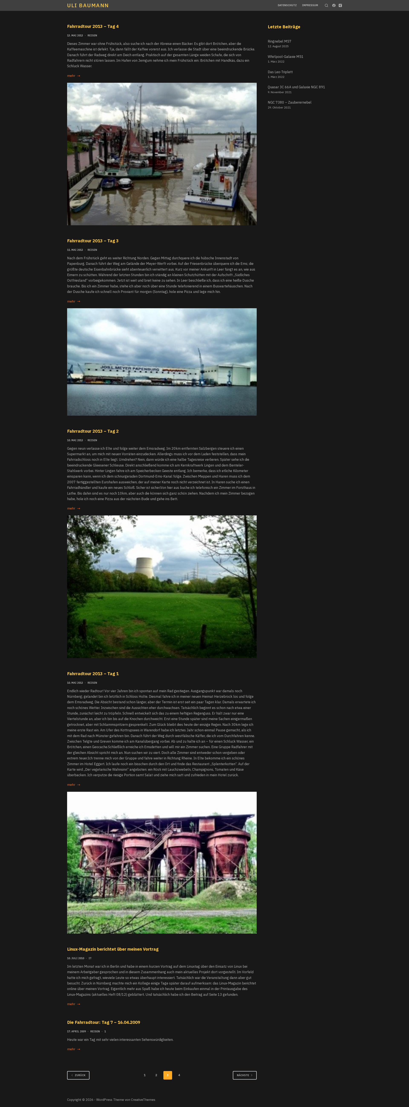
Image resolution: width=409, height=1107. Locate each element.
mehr (74, 76)
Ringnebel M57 (279, 41)
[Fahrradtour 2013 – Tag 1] (162, 863)
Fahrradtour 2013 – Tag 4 (93, 26)
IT (90, 958)
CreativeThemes (143, 1100)
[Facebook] (334, 5)
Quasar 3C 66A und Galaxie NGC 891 (296, 87)
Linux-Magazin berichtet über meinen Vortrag (112, 949)
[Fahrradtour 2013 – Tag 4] (162, 154)
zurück (80, 1075)
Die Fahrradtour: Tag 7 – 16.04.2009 (103, 1022)
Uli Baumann (88, 5)
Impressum (310, 5)
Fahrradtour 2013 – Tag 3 (93, 241)
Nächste (243, 1075)
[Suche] (326, 5)
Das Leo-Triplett (280, 72)
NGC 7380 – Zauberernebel (289, 102)
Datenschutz (287, 5)
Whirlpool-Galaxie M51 (286, 56)
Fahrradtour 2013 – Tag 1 (93, 673)
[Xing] (340, 5)
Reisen (92, 35)
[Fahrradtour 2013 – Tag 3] (162, 361)
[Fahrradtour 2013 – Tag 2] (162, 586)
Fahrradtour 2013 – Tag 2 (93, 431)
